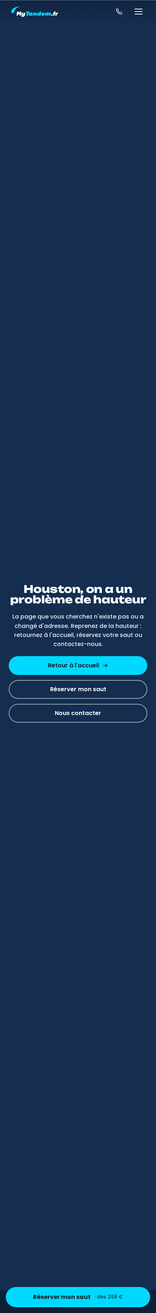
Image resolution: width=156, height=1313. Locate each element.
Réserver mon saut (78, 1297)
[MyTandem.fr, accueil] (35, 12)
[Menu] (138, 11)
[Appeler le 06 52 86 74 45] (119, 11)
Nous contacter (78, 713)
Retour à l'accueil (78, 665)
